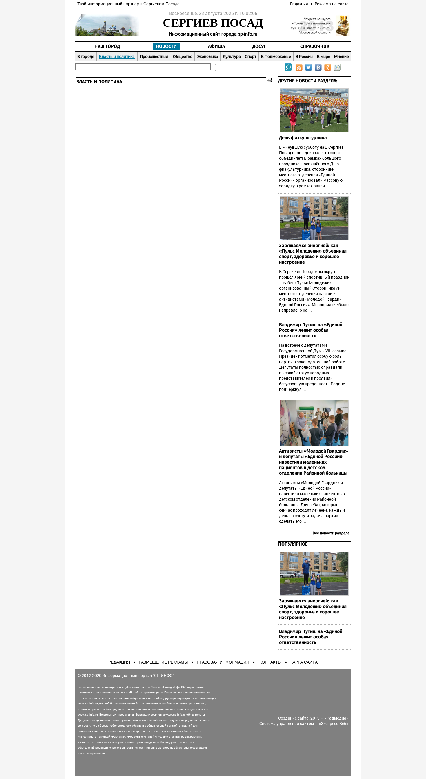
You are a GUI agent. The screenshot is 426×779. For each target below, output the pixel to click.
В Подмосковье (276, 56)
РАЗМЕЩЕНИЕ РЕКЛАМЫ (163, 662)
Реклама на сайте (332, 3)
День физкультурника (303, 137)
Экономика (207, 56)
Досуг (259, 46)
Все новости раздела (331, 532)
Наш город (107, 46)
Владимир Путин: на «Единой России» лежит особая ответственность (310, 330)
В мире (323, 56)
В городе (85, 56)
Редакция (299, 3)
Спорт (250, 56)
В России (304, 56)
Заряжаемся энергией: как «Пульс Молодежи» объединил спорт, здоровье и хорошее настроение (313, 253)
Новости (166, 46)
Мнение (341, 56)
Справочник (314, 46)
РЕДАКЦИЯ (119, 662)
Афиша (216, 46)
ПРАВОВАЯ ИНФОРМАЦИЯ (223, 662)
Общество (182, 56)
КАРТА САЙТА (304, 662)
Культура (232, 56)
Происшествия (154, 56)
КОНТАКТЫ (270, 662)
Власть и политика (117, 56)
